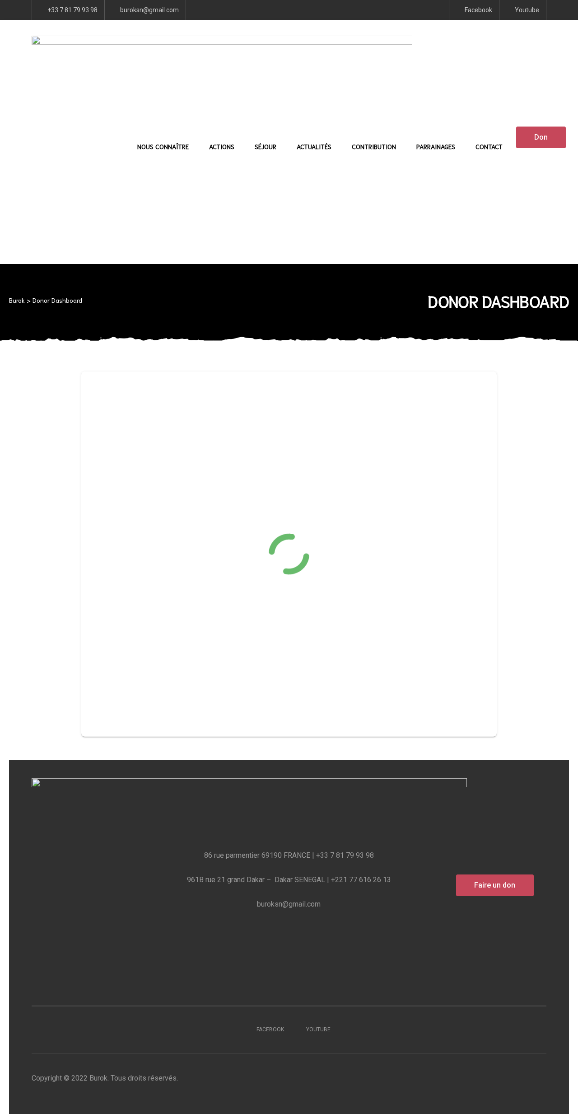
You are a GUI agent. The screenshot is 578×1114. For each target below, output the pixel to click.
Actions (221, 146)
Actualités (314, 146)
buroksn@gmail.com (289, 904)
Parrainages (435, 146)
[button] (541, 137)
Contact (489, 146)
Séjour (265, 146)
